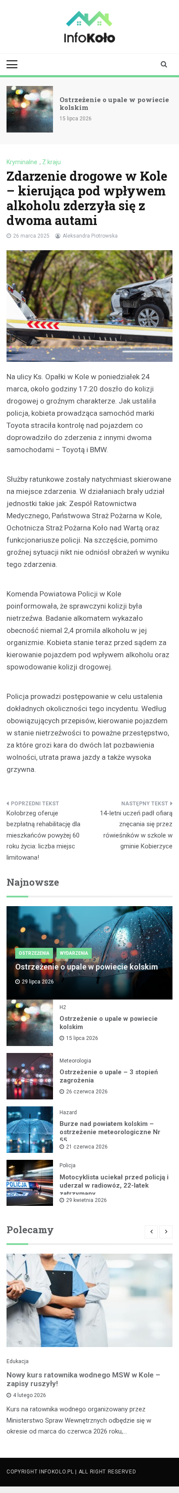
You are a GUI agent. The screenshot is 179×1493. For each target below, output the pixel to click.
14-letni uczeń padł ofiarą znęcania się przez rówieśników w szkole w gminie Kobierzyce (136, 830)
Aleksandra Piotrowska (90, 236)
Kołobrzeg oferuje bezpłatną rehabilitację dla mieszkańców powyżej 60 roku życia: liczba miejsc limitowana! (43, 835)
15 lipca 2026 (82, 1038)
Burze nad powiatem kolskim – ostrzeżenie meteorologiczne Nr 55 (110, 1132)
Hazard (68, 1112)
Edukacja (18, 1361)
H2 (63, 1007)
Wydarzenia (74, 953)
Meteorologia (75, 1061)
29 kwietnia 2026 (86, 1200)
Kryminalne (22, 162)
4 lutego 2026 (29, 1395)
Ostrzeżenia (34, 953)
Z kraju (51, 162)
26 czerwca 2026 (87, 1092)
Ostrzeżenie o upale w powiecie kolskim (114, 103)
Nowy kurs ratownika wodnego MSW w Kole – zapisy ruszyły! (83, 1379)
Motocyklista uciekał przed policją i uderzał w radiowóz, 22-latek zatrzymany (114, 1185)
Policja (68, 1165)
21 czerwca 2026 (87, 1147)
